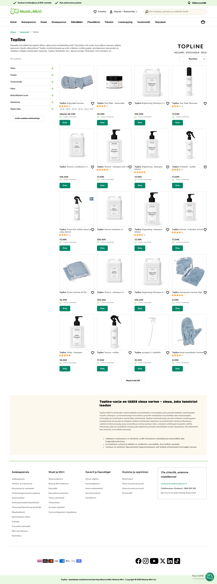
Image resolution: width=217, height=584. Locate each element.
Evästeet (15, 522)
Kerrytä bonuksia (92, 493)
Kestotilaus (16, 536)
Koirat (13, 22)
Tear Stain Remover (185, 103)
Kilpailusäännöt (18, 512)
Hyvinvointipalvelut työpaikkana (63, 512)
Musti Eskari (127, 479)
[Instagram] (145, 561)
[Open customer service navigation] (210, 577)
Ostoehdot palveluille (21, 526)
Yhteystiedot (54, 503)
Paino (12, 89)
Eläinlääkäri (77, 22)
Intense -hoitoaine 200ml (187, 229)
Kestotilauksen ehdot (21, 517)
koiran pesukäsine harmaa (187, 353)
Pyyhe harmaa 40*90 (73, 292)
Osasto (13, 75)
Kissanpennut (59, 22)
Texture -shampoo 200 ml (112, 167)
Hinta (12, 68)
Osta (65, 123)
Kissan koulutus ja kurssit (133, 488)
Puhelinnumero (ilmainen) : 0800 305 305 (178, 488)
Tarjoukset (160, 22)
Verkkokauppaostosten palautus (26, 493)
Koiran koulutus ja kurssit (133, 484)
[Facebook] (138, 561)
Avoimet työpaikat (57, 507)
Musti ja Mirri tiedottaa (58, 484)
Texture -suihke (108, 353)
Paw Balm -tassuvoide (110, 103)
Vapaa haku (15, 109)
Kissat (44, 22)
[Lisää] (92, 103)
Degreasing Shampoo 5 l (149, 292)
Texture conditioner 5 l (73, 167)
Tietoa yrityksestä (56, 498)
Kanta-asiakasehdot (94, 488)
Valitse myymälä (199, 3)
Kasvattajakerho (92, 484)
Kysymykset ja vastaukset (23, 488)
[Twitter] (162, 561)
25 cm (68, 109)
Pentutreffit (127, 493)
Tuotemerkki (16, 82)
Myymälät (53, 488)
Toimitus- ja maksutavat (22, 484)
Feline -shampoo (70, 353)
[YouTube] (154, 561)
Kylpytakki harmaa (71, 103)
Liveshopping (125, 22)
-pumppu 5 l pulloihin (147, 353)
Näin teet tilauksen (20, 531)
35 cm (74, 109)
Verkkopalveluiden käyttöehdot (25, 503)
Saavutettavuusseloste (58, 493)
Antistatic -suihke (184, 167)
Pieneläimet (93, 22)
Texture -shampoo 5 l (110, 292)
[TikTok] (176, 561)
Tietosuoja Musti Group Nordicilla (26, 507)
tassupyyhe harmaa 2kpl (187, 292)
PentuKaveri (90, 498)
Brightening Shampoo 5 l (149, 103)
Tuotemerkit (143, 22)
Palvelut (109, 22)
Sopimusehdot (18, 498)
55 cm (87, 109)
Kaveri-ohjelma (92, 479)
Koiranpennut (28, 22)
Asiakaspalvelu (18, 479)
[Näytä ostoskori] (204, 22)
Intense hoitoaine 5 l (110, 229)
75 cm (62, 109)
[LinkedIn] (169, 561)
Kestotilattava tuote (19, 95)
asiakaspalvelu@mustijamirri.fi (174, 484)
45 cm (81, 109)
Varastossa (15, 102)
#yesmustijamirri (56, 479)
